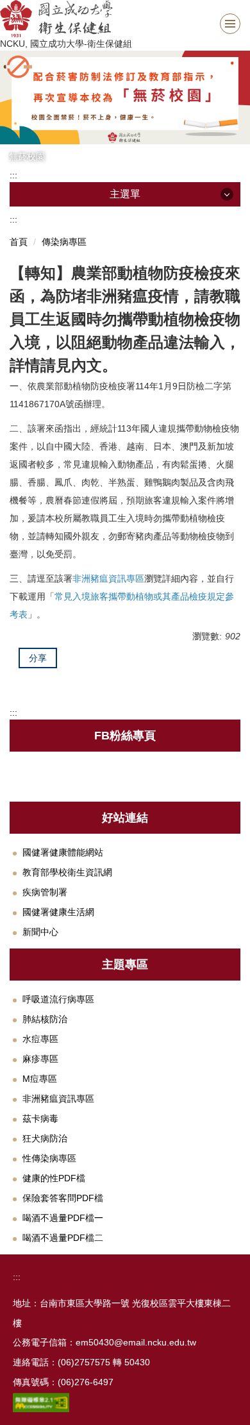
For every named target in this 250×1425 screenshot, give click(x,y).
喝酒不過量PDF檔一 (62, 1218)
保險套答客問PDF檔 (62, 1198)
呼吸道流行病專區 (58, 999)
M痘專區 (39, 1079)
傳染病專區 (64, 242)
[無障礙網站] (41, 1402)
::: (13, 175)
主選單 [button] (125, 194)
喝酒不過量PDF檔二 (62, 1238)
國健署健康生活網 (58, 912)
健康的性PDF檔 (53, 1178)
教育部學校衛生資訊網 (67, 872)
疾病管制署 (44, 892)
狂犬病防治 (44, 1138)
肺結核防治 (44, 1019)
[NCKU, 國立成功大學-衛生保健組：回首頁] (125, 18)
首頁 (19, 242)
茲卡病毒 (40, 1118)
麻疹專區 (40, 1059)
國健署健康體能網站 (62, 852)
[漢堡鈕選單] (230, 23)
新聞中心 (40, 932)
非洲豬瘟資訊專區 (58, 1098)
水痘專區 (40, 1039)
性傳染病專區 (49, 1158)
